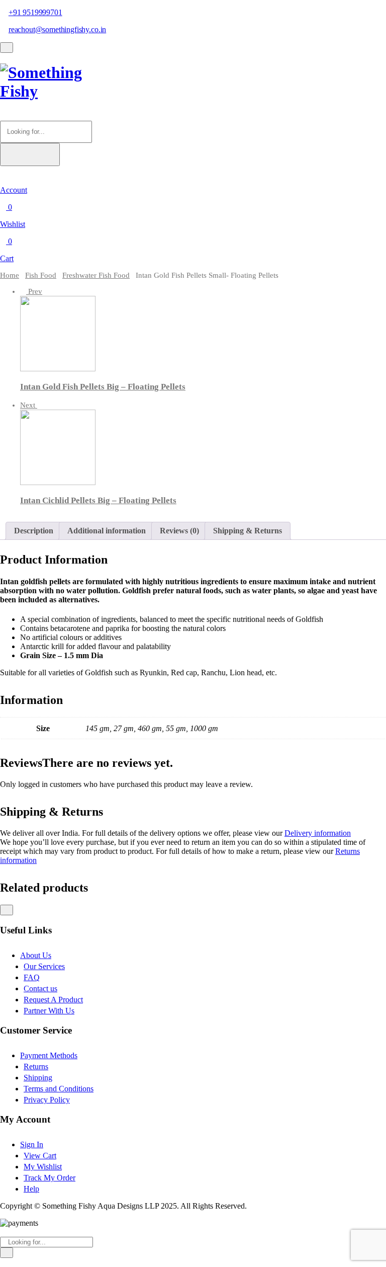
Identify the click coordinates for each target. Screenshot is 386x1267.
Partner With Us (49, 1010)
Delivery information (317, 833)
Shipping (38, 1077)
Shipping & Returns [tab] (247, 530)
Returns (36, 1066)
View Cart (40, 1155)
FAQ (32, 977)
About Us (35, 955)
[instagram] (15, 1262)
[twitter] (9, 1262)
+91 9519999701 (35, 12)
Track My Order (49, 1177)
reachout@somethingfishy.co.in (57, 29)
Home (9, 275)
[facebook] (3, 1262)
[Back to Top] (6, 910)
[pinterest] (21, 1262)
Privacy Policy (47, 1099)
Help (31, 1188)
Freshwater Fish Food (96, 275)
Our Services (44, 966)
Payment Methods (48, 1055)
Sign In (31, 1144)
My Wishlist (43, 1166)
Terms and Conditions (58, 1088)
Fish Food (40, 275)
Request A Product (53, 999)
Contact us (40, 988)
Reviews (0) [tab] (179, 530)
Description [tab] (33, 530)
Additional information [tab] (106, 530)
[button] (3, 116)
